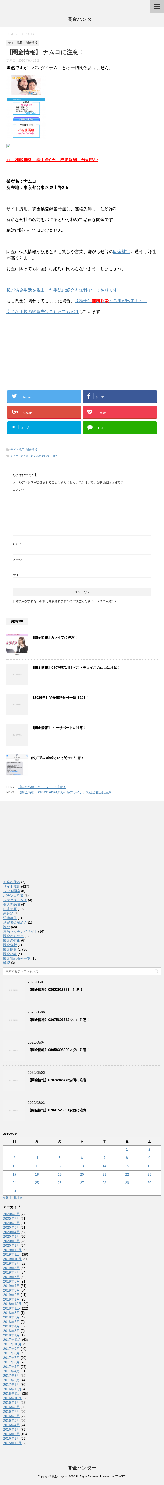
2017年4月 (11, 1371)
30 (149, 1183)
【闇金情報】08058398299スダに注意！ (59, 1050)
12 (60, 1166)
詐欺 (6, 927)
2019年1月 (11, 1299)
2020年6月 (11, 1223)
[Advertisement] (38, 345)
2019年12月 (12, 1250)
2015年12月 (12, 1443)
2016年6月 (11, 1416)
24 (14, 1183)
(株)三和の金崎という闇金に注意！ (57, 758)
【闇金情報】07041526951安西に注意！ (59, 1110)
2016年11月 (12, 1393)
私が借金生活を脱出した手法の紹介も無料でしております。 (64, 290)
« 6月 (7, 1197)
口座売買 (10, 909)
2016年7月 (11, 1411)
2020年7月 (11, 1218)
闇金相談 (10, 954)
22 (127, 1174)
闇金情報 (31, 449)
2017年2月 (11, 1380)
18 (37, 1174)
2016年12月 (12, 1389)
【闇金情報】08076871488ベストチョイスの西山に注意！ (75, 667)
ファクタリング (15, 900)
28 (104, 1183)
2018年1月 (11, 1335)
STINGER (120, 1476)
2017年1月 (11, 1384)
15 (127, 1166)
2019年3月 (11, 1290)
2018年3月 (11, 1331)
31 (14, 1191)
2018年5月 (11, 1322)
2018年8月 (11, 1313)
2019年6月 (11, 1277)
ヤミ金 (24, 456)
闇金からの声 (13, 936)
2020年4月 (11, 1232)
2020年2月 (11, 1241)
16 (149, 1166)
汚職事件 (10, 918)
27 (82, 1183)
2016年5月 (11, 1420)
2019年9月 (11, 1263)
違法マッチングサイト (20, 931)
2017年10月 (12, 1344)
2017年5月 (11, 1367)
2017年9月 (11, 1349)
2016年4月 (11, 1425)
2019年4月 (11, 1286)
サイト (17, 575)
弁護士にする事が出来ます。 (111, 300)
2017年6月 (11, 1362)
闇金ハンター (82, 19)
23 (149, 1174)
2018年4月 (11, 1326)
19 (60, 1174)
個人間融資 (11, 904)
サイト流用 (17, 449)
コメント (19, 489)
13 (82, 1166)
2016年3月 (11, 1429)
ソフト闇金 (11, 891)
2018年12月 (12, 1304)
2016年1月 (11, 1438)
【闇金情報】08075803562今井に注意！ (59, 1020)
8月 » (18, 1197)
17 (14, 1174)
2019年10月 (12, 1259)
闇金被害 (121, 251)
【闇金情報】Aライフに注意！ (54, 637)
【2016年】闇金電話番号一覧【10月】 (60, 697)
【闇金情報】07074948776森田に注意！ (59, 1080)
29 (127, 1183)
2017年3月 (11, 1375)
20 (82, 1174)
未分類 (8, 913)
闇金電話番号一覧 (17, 958)
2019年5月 (11, 1281)
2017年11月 (12, 1340)
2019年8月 (11, 1268)
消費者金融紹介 (15, 922)
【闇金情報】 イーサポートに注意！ (58, 728)
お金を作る (11, 882)
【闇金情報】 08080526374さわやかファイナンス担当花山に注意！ (66, 792)
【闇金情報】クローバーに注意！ (42, 787)
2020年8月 (11, 1214)
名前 (17, 544)
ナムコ (14, 456)
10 (14, 1166)
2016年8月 (11, 1407)
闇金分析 (10, 945)
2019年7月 (11, 1272)
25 (37, 1183)
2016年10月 (12, 1398)
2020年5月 (11, 1227)
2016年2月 (11, 1434)
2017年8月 (11, 1353)
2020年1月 (11, 1245)
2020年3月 (11, 1236)
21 (104, 1174)
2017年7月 (11, 1358)
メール (18, 559)
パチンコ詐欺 (13, 895)
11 (37, 1166)
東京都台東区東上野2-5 (44, 456)
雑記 (6, 963)
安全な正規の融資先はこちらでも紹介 (42, 311)
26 (60, 1183)
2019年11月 (12, 1254)
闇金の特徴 (11, 940)
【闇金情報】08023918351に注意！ (55, 989)
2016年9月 (11, 1402)
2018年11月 (12, 1308)
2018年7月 (11, 1317)
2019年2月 (11, 1295)
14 (104, 1166)
